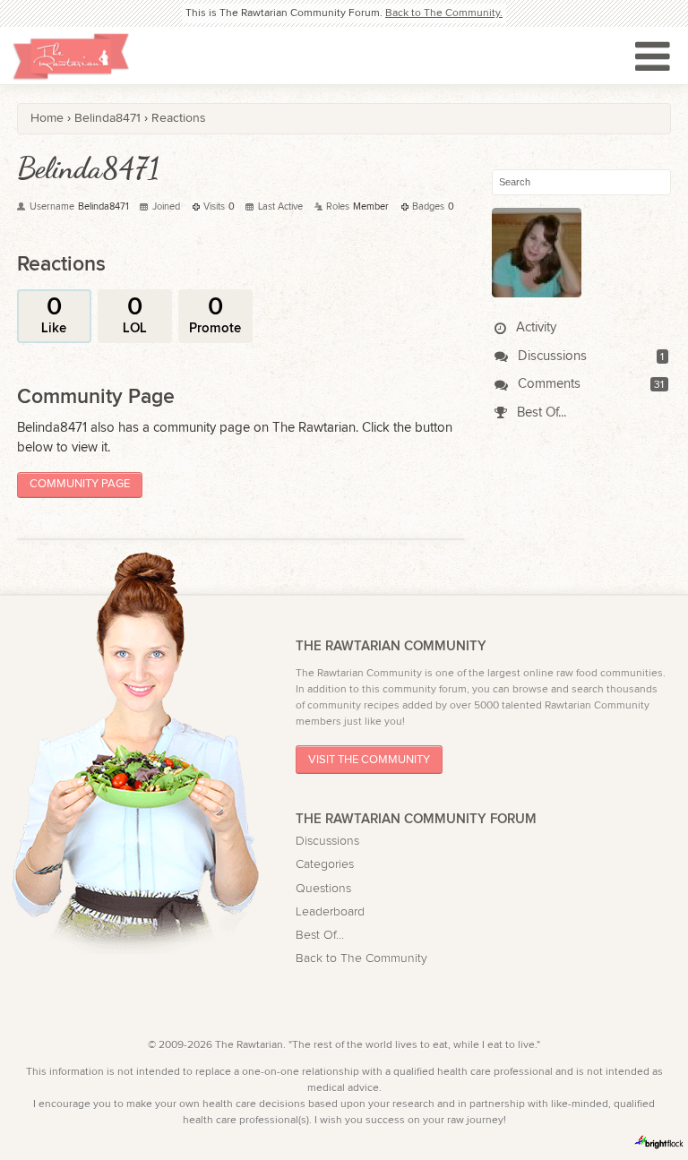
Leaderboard (330, 912)
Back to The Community (361, 958)
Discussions (550, 356)
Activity (534, 327)
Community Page (80, 484)
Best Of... (539, 412)
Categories (325, 864)
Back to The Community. (444, 12)
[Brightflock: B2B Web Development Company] (659, 1142)
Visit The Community (369, 760)
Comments (547, 383)
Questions (323, 888)
